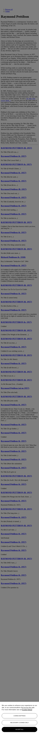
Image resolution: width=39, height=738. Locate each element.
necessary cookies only (19, 722)
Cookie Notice (27, 709)
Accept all (19, 729)
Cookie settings (19, 716)
